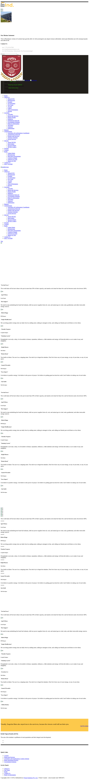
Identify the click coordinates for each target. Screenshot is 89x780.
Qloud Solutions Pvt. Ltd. (31, 778)
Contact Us (7, 773)
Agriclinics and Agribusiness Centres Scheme (16, 758)
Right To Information (10, 775)
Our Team (7, 770)
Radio (5, 771)
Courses (6, 755)
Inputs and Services (9, 757)
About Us (7, 768)
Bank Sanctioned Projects (11, 760)
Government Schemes (10, 762)
